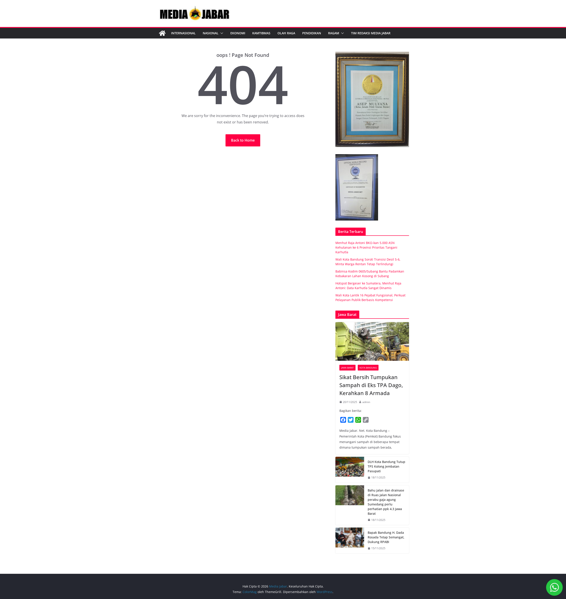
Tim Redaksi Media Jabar (370, 33)
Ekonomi (237, 33)
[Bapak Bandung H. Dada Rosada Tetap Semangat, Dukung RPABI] (349, 540)
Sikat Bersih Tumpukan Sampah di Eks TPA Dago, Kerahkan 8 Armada (371, 385)
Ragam (333, 33)
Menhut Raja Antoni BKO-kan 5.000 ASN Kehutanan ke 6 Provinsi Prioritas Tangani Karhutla (366, 247)
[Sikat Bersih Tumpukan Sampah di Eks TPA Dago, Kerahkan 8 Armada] (372, 341)
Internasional (183, 33)
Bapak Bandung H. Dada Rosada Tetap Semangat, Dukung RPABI (386, 537)
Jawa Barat (347, 367)
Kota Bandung (368, 367)
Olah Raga (286, 33)
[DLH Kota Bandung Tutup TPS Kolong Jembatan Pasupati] (349, 470)
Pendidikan (311, 33)
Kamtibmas (261, 33)
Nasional (210, 33)
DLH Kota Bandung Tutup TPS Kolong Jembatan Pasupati (386, 466)
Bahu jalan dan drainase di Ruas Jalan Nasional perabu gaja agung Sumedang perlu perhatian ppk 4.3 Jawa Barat (386, 502)
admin (366, 402)
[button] (220, 33)
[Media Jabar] (162, 33)
